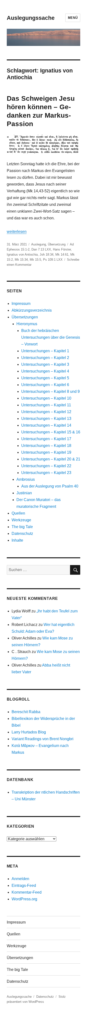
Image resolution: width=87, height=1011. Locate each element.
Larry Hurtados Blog (29, 732)
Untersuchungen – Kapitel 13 (46, 418)
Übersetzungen (25, 317)
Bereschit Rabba (26, 712)
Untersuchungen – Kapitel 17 (46, 439)
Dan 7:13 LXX (41, 249)
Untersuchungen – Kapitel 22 (46, 466)
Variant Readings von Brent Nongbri (42, 739)
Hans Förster (62, 249)
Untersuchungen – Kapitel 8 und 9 (50, 391)
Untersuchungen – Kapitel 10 (46, 398)
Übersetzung (56, 244)
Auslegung (38, 244)
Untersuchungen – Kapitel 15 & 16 (50, 432)
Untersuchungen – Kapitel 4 (45, 371)
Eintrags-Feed (24, 885)
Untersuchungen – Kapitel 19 (46, 452)
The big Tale (22, 527)
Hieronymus (26, 324)
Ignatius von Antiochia (22, 254)
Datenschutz (22, 533)
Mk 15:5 (35, 259)
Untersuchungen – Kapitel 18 (46, 446)
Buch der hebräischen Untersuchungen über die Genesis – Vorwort (50, 337)
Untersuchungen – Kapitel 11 (46, 405)
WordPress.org (24, 899)
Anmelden (20, 879)
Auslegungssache (31, 18)
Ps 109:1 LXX (53, 259)
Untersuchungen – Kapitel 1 (45, 351)
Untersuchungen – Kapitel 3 (45, 364)
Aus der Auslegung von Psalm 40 (49, 486)
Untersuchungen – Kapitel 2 (45, 358)
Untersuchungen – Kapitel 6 (45, 385)
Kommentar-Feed (27, 892)
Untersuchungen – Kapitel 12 (46, 412)
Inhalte (17, 540)
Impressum (21, 303)
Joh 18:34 (46, 254)
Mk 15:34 (21, 259)
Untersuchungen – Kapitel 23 (46, 473)
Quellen (18, 513)
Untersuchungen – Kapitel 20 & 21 (50, 459)
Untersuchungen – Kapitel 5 (45, 378)
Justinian (24, 493)
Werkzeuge (21, 520)
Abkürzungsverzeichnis (32, 310)
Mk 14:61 (61, 254)
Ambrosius (25, 479)
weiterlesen (17, 231)
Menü (73, 18)
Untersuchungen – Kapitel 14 (46, 425)
